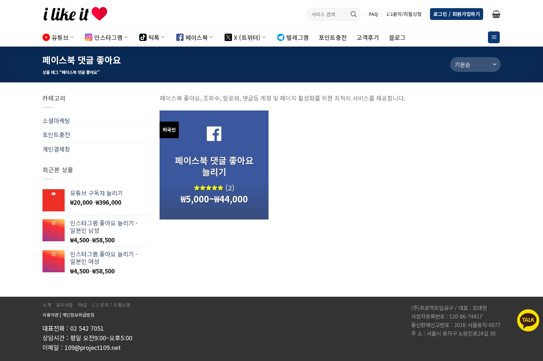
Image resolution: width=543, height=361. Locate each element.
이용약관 (50, 314)
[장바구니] (496, 14)
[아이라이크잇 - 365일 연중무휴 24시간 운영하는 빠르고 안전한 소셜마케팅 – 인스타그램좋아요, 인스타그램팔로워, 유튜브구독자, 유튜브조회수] (79, 14)
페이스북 (196, 37)
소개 (46, 305)
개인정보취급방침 (78, 314)
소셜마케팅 (56, 120)
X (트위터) (247, 37)
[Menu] (494, 37)
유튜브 (60, 37)
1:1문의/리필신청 (403, 13)
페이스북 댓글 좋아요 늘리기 (214, 165)
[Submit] (353, 14)
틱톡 (154, 37)
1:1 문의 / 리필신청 (111, 305)
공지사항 (64, 305)
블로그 (397, 37)
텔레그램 (297, 37)
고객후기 (367, 37)
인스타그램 (108, 37)
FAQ (373, 13)
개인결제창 (56, 148)
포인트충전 (333, 37)
